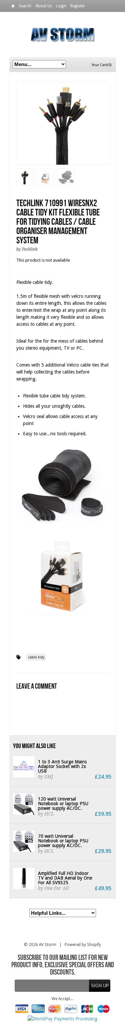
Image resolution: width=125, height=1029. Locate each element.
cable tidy (36, 657)
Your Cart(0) (101, 65)
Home (13, 7)
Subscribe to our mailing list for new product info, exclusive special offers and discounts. (62, 965)
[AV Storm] (62, 34)
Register (77, 6)
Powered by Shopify (83, 944)
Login (61, 6)
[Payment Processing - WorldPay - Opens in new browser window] (62, 1018)
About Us (43, 6)
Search (25, 6)
